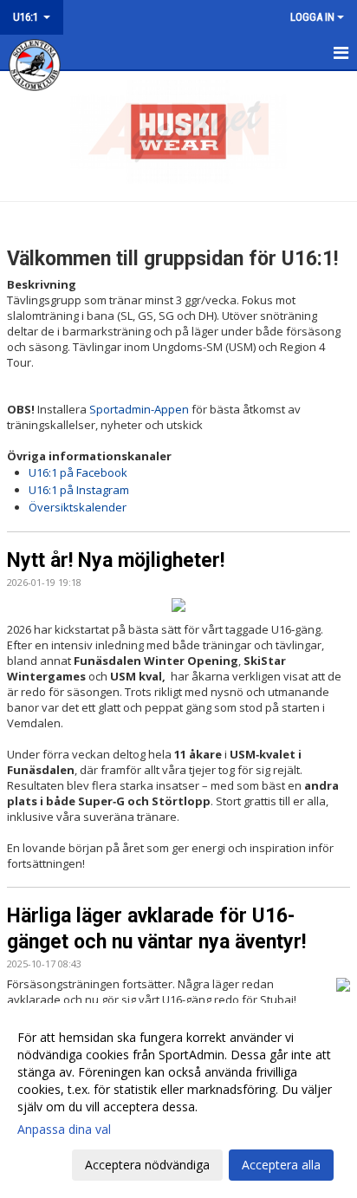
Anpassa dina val (64, 1129)
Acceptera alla (281, 1164)
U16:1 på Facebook (78, 472)
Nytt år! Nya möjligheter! (115, 560)
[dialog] (178, 1100)
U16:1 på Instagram (79, 490)
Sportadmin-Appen (139, 409)
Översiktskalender (78, 507)
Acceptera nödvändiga (147, 1164)
